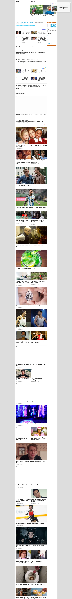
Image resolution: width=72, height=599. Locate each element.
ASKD (17, 1)
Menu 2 (23, 19)
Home (17, 19)
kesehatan (20, 25)
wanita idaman (49, 43)
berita (17, 25)
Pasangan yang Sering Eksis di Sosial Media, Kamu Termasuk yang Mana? (51, 26)
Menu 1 (20, 19)
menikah (24, 25)
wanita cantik (32, 25)
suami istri (28, 25)
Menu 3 (27, 19)
